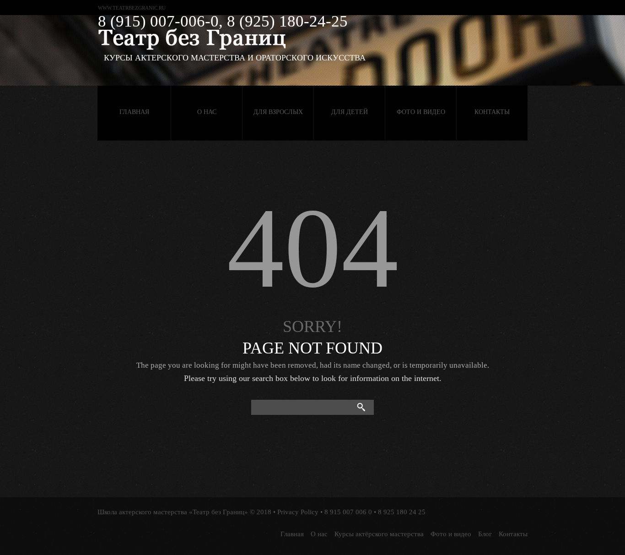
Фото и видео (421, 112)
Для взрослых (278, 112)
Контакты (492, 112)
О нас (206, 112)
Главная (134, 112)
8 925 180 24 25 (402, 512)
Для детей (349, 112)
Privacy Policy (297, 512)
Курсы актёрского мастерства (379, 534)
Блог (485, 534)
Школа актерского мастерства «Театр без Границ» (172, 512)
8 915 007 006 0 (348, 512)
